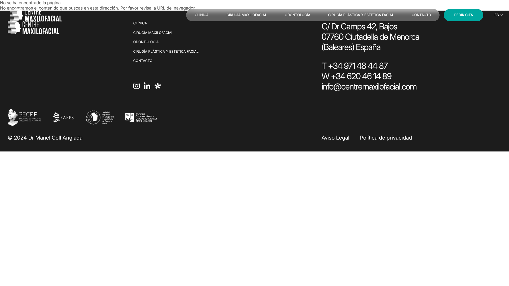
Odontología (297, 15)
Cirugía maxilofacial (246, 15)
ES (496, 15)
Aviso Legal (335, 138)
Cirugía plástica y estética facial (361, 15)
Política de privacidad (386, 138)
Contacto (421, 15)
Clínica (202, 15)
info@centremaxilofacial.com (369, 86)
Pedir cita (463, 15)
